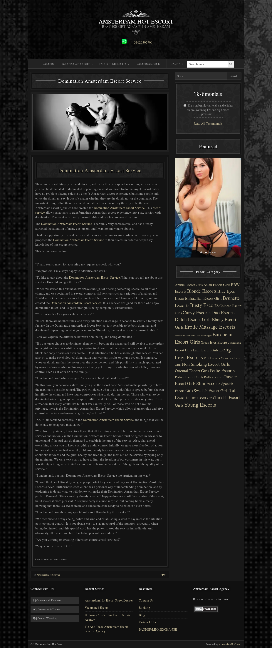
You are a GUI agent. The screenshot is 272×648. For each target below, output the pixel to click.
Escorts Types (206, 335)
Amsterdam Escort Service (48, 574)
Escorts (48, 64)
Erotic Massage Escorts (209, 326)
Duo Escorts (223, 312)
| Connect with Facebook (47, 600)
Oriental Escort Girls (192, 370)
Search (234, 76)
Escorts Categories (76, 64)
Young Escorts (200, 404)
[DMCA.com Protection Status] (206, 609)
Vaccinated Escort (96, 607)
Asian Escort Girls (217, 284)
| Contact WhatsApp (46, 618)
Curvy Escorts (197, 312)
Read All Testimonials (208, 123)
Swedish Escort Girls (211, 390)
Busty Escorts (204, 305)
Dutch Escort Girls (193, 319)
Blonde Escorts (202, 291)
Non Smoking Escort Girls (206, 364)
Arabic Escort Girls (189, 284)
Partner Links (147, 622)
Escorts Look (194, 335)
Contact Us (146, 600)
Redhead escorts (214, 377)
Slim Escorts (208, 383)
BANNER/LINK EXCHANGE (158, 629)
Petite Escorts (222, 370)
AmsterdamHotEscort (230, 644)
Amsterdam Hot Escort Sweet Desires (109, 600)
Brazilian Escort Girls (205, 298)
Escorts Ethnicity (113, 64)
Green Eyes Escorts (214, 342)
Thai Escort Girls (202, 397)
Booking (144, 607)
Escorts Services (149, 64)
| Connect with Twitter (48, 609)
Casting (177, 64)
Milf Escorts (212, 358)
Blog (142, 615)
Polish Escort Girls (189, 376)
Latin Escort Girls (206, 350)
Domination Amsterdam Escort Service (100, 170)
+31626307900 (142, 42)
